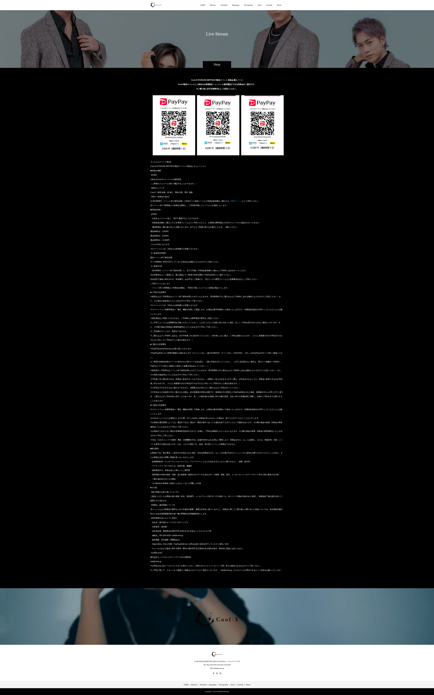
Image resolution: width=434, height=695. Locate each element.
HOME (202, 5)
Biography (235, 5)
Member (213, 5)
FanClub (269, 5)
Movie (279, 5)
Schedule (224, 5)
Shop (259, 5)
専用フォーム (236, 201)
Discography (248, 5)
